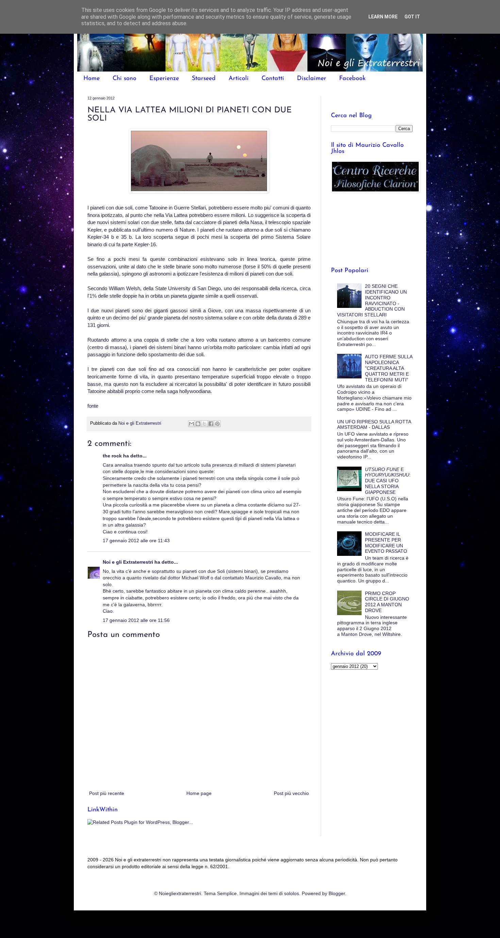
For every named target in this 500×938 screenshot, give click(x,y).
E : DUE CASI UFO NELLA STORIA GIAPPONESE (388, 481)
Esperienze (164, 79)
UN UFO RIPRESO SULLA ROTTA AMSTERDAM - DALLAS (374, 424)
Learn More (383, 16)
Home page (199, 793)
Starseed (204, 79)
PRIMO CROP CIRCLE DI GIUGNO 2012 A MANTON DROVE (387, 602)
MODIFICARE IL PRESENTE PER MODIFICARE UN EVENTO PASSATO (386, 542)
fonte (92, 406)
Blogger (337, 893)
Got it (412, 16)
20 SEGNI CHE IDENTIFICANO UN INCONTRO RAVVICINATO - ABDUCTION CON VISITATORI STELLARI (372, 300)
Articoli (239, 79)
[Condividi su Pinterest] (217, 423)
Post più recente (106, 793)
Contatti (273, 79)
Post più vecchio (291, 793)
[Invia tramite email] (191, 423)
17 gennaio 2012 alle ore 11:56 (136, 620)
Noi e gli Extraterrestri (128, 562)
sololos (291, 893)
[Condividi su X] (204, 423)
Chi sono (124, 79)
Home (91, 79)
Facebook (352, 79)
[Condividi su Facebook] (210, 423)
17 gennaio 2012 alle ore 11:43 (136, 540)
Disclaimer (311, 79)
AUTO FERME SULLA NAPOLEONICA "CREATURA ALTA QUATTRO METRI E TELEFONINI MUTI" (388, 368)
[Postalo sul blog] (198, 423)
